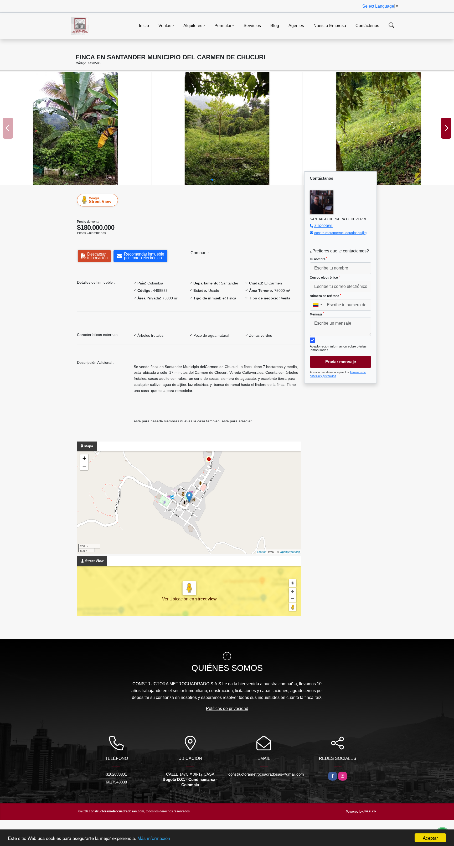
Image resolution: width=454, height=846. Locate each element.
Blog (274, 25)
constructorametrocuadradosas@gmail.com (347, 233)
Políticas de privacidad (227, 708)
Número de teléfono (325, 296)
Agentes (296, 25)
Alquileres (192, 25)
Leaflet (261, 551)
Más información (153, 838)
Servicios (252, 25)
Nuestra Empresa (329, 25)
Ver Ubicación (175, 599)
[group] (75, 128)
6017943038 (116, 782)
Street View (100, 200)
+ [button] (84, 458)
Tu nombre (318, 259)
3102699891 (323, 226)
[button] (212, 180)
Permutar (222, 25)
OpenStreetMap (290, 551)
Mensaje (317, 314)
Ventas (164, 25)
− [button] (84, 466)
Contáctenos (367, 25)
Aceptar (430, 837)
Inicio (144, 25)
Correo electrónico (325, 277)
